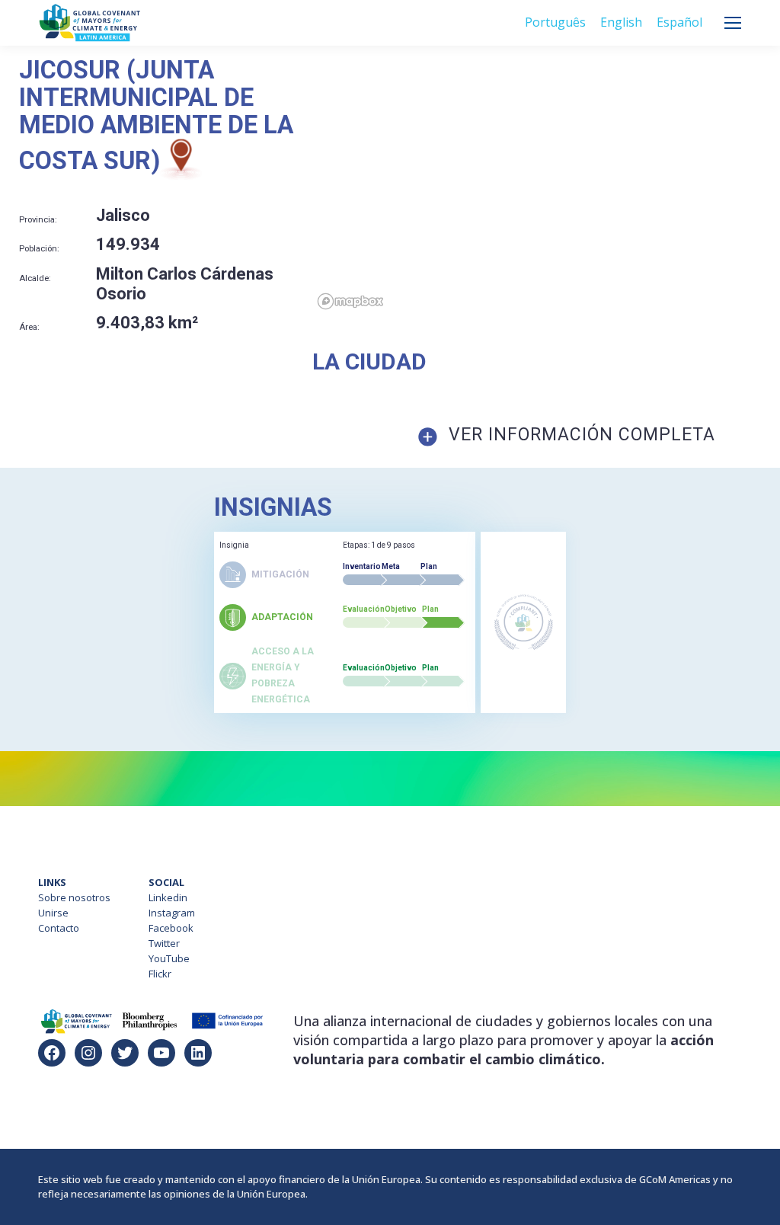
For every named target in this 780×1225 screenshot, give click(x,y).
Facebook (171, 928)
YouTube (169, 958)
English (621, 22)
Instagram (172, 913)
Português (555, 22)
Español (679, 22)
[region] (546, 186)
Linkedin (168, 897)
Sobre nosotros (74, 897)
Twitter (164, 943)
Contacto (58, 928)
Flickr (160, 973)
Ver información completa (582, 434)
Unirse (53, 913)
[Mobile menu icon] (733, 23)
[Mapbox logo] (350, 301)
